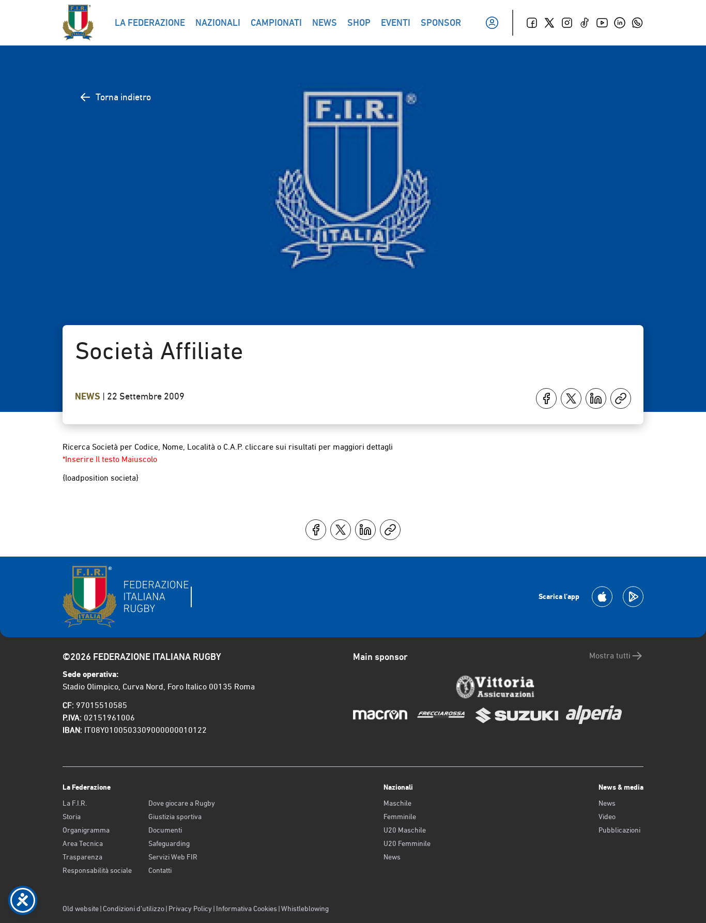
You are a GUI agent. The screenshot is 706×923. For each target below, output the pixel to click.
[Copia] (620, 398)
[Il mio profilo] (492, 22)
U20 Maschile (404, 830)
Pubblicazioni (619, 830)
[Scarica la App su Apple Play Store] (602, 596)
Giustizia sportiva (175, 816)
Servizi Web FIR (172, 857)
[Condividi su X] (571, 398)
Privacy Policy (190, 908)
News (88, 396)
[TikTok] (584, 23)
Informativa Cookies (246, 908)
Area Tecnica (83, 843)
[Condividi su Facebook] (546, 398)
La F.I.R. (75, 803)
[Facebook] (532, 23)
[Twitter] (549, 23)
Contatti (160, 870)
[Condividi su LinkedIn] (596, 398)
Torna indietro (123, 96)
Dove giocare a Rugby (181, 803)
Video (607, 816)
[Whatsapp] (637, 23)
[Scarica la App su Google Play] (633, 596)
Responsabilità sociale (97, 870)
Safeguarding (169, 843)
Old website (81, 908)
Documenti (165, 830)
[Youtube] (602, 23)
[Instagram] (567, 23)
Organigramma (86, 830)
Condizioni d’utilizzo (133, 908)
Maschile (397, 803)
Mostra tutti (610, 655)
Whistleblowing (305, 908)
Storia (72, 816)
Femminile (399, 816)
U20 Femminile (407, 843)
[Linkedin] (619, 23)
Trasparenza (82, 857)
